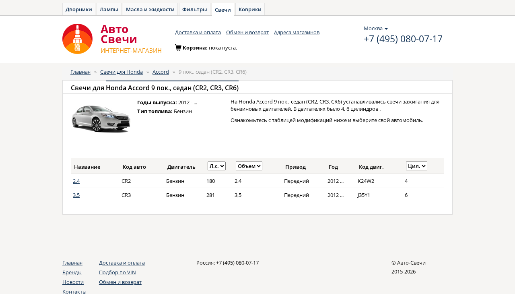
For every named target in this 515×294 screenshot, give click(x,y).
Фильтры (194, 9)
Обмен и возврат (247, 32)
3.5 (76, 195)
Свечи (223, 9)
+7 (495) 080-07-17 (403, 39)
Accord (160, 71)
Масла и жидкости (150, 9)
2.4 (76, 180)
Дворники (79, 9)
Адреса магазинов (296, 32)
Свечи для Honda (121, 71)
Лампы (109, 9)
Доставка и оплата (198, 32)
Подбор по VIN (117, 272)
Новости (73, 282)
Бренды (72, 272)
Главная (80, 71)
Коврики (250, 9)
